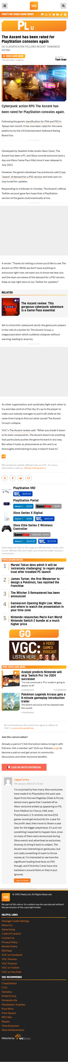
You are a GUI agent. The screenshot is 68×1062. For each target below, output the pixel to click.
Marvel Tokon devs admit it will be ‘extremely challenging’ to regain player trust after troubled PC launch (37, 568)
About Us (7, 925)
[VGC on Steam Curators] (65, 14)
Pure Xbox (8, 1008)
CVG (4, 987)
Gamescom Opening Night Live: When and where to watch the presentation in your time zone (37, 607)
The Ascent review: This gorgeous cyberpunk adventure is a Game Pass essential (42, 307)
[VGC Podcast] (46, 14)
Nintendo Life (9, 1000)
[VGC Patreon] (42, 14)
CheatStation (9, 983)
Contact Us (8, 937)
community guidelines (22, 728)
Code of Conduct (11, 933)
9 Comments (59, 690)
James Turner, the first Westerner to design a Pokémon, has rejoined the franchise (35, 582)
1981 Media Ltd (23, 894)
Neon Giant (48, 150)
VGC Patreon (9, 959)
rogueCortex (21, 779)
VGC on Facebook (12, 954)
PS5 (16, 267)
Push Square (9, 1012)
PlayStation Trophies (13, 1004)
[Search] (63, 6)
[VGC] (34, 6)
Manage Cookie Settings (15, 920)
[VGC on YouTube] (57, 14)
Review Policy (9, 946)
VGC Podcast (9, 963)
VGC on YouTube (11, 971)
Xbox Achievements (13, 1029)
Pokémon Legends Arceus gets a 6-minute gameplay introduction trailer (43, 698)
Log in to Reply (22, 880)
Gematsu (7, 991)
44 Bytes (23, 1037)
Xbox (34, 155)
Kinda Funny (9, 995)
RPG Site (7, 1017)
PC (24, 155)
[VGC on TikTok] (61, 14)
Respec (6, 1021)
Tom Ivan (60, 59)
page (56, 748)
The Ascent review (19, 430)
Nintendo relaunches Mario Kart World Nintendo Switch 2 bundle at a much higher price (36, 621)
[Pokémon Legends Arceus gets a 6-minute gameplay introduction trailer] (11, 702)
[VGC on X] (50, 14)
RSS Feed (7, 950)
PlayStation (51, 193)
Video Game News (14, 56)
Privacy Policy (9, 942)
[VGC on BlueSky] (53, 14)
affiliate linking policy (35, 468)
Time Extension (10, 1025)
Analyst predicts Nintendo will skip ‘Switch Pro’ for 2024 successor (41, 676)
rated (44, 125)
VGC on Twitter (10, 967)
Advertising (8, 929)
